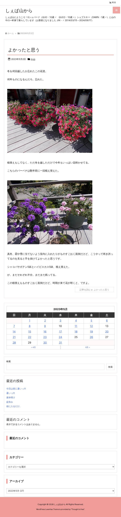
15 (29, 331)
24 (60, 337)
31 (60, 342)
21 (14, 337)
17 (60, 331)
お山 (33, 59)
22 (29, 337)
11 (76, 326)
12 (91, 326)
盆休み (9, 401)
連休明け (10, 397)
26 (91, 337)
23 (45, 337)
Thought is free (78, 509)
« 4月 (33, 347)
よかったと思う (24, 50)
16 (44, 331)
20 (107, 331)
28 (14, 342)
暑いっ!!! (10, 393)
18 (76, 331)
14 (14, 331)
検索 (8, 361)
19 (91, 331)
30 (45, 342)
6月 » (87, 347)
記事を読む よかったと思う (94, 289)
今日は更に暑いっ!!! (16, 388)
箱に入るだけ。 (14, 406)
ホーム (11, 33)
